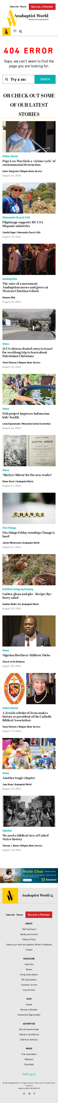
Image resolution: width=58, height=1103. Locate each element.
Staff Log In (29, 1074)
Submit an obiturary (29, 1039)
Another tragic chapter (18, 778)
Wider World (10, 156)
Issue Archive (29, 989)
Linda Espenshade (11, 423)
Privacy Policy (38, 1083)
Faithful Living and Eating (17, 589)
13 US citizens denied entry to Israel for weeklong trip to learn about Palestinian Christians (27, 352)
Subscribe (14, 6)
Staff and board (29, 929)
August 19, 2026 (11, 731)
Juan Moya (7, 784)
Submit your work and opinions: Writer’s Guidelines (29, 944)
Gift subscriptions (29, 979)
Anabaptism (9, 279)
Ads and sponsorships (29, 1029)
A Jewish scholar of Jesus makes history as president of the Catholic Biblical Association (27, 716)
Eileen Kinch (8, 481)
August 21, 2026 (11, 485)
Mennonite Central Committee (36, 423)
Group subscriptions (29, 974)
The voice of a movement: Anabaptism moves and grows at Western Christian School (25, 287)
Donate (29, 1004)
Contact (29, 949)
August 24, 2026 (11, 367)
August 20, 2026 (11, 608)
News (5, 344)
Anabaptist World (24, 481)
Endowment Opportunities (29, 1014)
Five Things (9, 528)
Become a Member (42, 7)
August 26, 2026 (11, 175)
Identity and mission (29, 934)
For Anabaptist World (28, 604)
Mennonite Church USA (16, 217)
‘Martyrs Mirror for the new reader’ (27, 475)
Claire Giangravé (10, 171)
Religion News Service (31, 171)
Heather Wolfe (9, 604)
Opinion (7, 830)
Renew (23, 6)
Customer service (29, 984)
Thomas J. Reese (10, 845)
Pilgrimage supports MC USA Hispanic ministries (22, 224)
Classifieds (29, 1064)
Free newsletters (29, 1054)
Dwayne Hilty (8, 297)
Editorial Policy (29, 939)
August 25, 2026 (11, 236)
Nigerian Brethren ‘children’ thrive (26, 655)
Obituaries (29, 1059)
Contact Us (29, 1086)
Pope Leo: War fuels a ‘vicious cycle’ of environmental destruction (28, 163)
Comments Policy (49, 1083)
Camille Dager (9, 232)
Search (45, 79)
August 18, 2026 (11, 850)
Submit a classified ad (29, 1034)
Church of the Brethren (13, 661)
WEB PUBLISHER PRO (33, 1088)
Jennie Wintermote (11, 542)
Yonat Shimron (9, 362)
